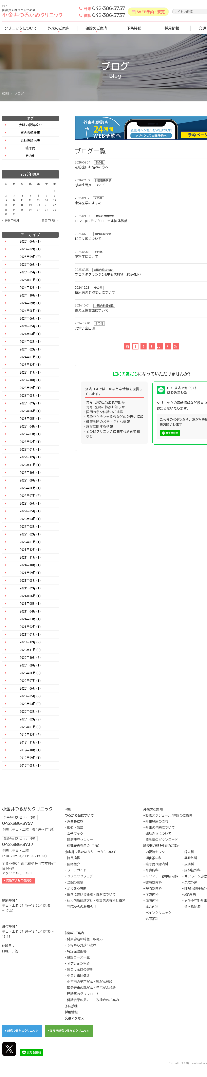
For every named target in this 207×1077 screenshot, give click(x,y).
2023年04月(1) (30, 426)
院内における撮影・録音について (91, 894)
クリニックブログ (80, 876)
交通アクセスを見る (19, 880)
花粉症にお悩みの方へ (91, 167)
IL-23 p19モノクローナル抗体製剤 (101, 220)
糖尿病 (30, 148)
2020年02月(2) (30, 719)
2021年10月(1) (30, 565)
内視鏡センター (157, 851)
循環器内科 (154, 882)
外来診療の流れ (157, 821)
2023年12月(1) (30, 364)
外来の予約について (160, 827)
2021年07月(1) (30, 588)
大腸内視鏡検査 (30, 125)
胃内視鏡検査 (30, 132)
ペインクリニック (158, 912)
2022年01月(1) (30, 542)
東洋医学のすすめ (88, 203)
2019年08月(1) (30, 765)
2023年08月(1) (30, 395)
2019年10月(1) (30, 750)
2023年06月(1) (30, 411)
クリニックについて (20, 28)
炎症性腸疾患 (30, 140)
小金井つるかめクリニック (27, 809)
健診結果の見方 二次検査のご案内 (93, 1000)
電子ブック (75, 833)
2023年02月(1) (30, 441)
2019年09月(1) (30, 757)
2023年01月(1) (30, 449)
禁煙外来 (190, 882)
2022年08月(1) (30, 488)
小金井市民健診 (78, 975)
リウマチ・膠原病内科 (162, 876)
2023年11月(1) (30, 372)
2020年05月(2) (30, 696)
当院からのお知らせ (81, 906)
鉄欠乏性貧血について (91, 310)
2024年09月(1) (30, 303)
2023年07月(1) (30, 403)
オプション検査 (78, 963)
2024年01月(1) (30, 357)
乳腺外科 (190, 858)
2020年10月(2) (30, 657)
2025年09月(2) (30, 256)
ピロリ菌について (88, 238)
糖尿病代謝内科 (157, 864)
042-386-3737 (104, 15)
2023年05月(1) (30, 418)
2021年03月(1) (30, 619)
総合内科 (152, 906)
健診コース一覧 (78, 957)
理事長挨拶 (75, 821)
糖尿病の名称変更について (95, 292)
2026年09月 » (50, 220)
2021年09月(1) (30, 572)
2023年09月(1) (30, 387)
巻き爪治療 (192, 906)
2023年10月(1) (30, 380)
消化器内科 (154, 858)
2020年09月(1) (30, 665)
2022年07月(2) (30, 495)
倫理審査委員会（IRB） (84, 845)
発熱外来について (158, 833)
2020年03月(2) (30, 711)
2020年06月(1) (30, 688)
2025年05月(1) (30, 272)
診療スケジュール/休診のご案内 (169, 815)
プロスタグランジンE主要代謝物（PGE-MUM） (109, 274)
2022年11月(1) (30, 464)
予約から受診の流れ (81, 945)
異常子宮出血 (85, 328)
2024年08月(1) (30, 310)
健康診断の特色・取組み (85, 939)
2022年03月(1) (30, 526)
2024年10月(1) (30, 295)
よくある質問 (77, 888)
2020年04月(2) (30, 703)
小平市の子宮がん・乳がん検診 (89, 981)
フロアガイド (77, 870)
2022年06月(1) (30, 503)
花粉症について (86, 256)
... (159, 346)
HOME (5, 93)
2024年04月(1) (30, 333)
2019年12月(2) (30, 734)
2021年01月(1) (30, 634)
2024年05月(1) (30, 326)
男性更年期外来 (195, 900)
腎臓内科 (152, 870)
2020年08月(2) (30, 673)
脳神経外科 (192, 870)
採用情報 (172, 28)
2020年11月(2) (30, 649)
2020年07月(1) (30, 680)
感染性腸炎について (90, 185)
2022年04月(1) (30, 518)
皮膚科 (189, 864)
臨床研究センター (80, 839)
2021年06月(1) (30, 596)
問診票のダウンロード (162, 839)
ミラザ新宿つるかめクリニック (70, 1030)
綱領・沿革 (75, 827)
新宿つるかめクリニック (22, 1030)
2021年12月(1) (30, 549)
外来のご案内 (59, 28)
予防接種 (134, 28)
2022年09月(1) (30, 480)
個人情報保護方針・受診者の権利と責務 (96, 900)
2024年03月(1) (30, 341)
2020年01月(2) (30, 727)
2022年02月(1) (30, 534)
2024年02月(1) (30, 349)
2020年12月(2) (30, 642)
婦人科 (189, 851)
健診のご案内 (96, 28)
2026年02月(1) (30, 249)
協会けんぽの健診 (80, 969)
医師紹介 (73, 864)
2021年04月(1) (30, 611)
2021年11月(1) (30, 557)
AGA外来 (190, 894)
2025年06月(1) (30, 264)
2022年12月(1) (30, 457)
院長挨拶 (73, 858)
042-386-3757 (104, 8)
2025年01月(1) (30, 280)
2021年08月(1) (30, 580)
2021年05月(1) (30, 603)
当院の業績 (75, 882)
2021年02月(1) (30, 626)
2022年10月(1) (30, 472)
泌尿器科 (152, 918)
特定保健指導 (77, 951)
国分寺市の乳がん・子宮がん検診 (91, 987)
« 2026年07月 (10, 220)
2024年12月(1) (30, 287)
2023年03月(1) (30, 434)
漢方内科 (152, 894)
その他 (30, 155)
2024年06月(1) (30, 318)
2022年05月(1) (30, 511)
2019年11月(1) (30, 742)
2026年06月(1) (30, 241)
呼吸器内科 (154, 888)
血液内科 (152, 900)
